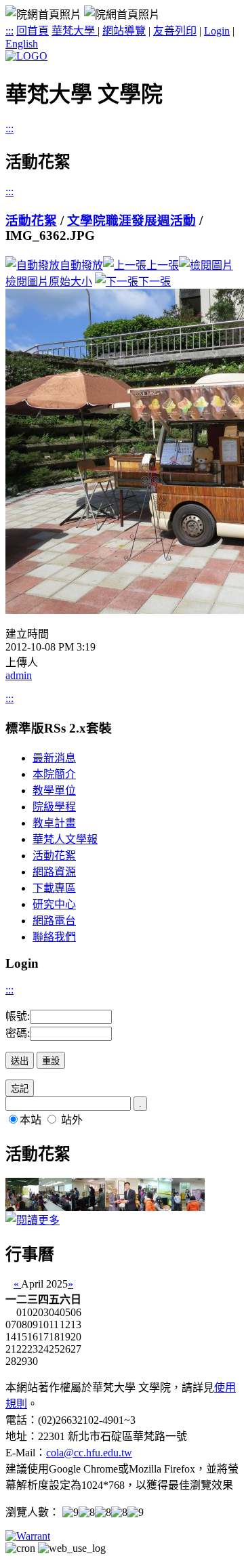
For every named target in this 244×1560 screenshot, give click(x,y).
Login (217, 31)
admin (18, 675)
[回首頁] (26, 56)
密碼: (17, 1033)
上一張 (162, 265)
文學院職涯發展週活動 (131, 220)
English (21, 43)
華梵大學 (75, 31)
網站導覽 (124, 31)
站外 (72, 1120)
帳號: (17, 1016)
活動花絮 (31, 220)
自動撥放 (81, 265)
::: (9, 31)
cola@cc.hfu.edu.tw (89, 1452)
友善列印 (175, 31)
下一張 (154, 281)
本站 (30, 1120)
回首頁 (32, 31)
